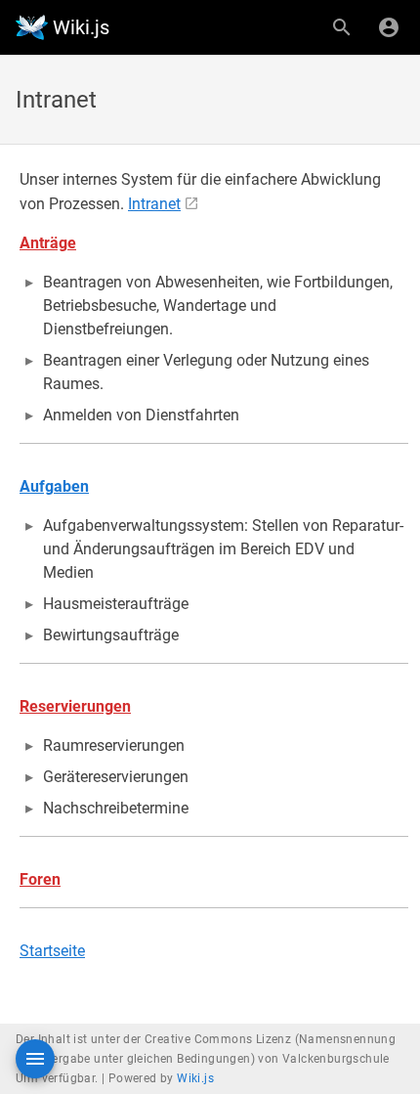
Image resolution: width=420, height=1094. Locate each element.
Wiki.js (195, 1078)
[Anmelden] (388, 27)
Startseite (52, 950)
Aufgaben (54, 486)
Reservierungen (75, 706)
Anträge (48, 243)
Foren (40, 879)
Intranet (154, 204)
